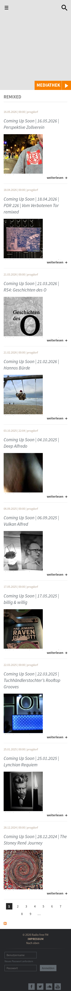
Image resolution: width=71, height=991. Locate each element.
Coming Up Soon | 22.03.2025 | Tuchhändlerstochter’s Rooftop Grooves (32, 680)
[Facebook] (31, 986)
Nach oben (32, 943)
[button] (53, 85)
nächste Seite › (47, 913)
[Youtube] (57, 986)
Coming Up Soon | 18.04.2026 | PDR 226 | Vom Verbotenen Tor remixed (31, 205)
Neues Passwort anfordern (19, 961)
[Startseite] (33, 8)
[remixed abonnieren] (5, 923)
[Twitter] (40, 986)
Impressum (36, 939)
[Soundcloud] (49, 986)
